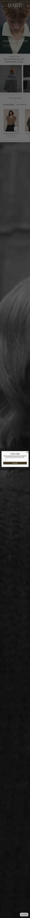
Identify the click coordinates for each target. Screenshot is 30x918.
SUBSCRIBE (15, 463)
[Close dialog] (27, 452)
